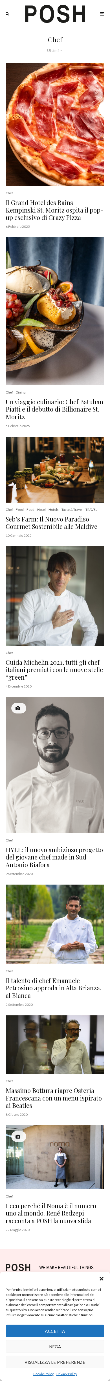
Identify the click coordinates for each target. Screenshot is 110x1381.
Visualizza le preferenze (55, 1362)
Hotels (54, 509)
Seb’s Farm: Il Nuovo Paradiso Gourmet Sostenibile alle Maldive (51, 522)
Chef (9, 193)
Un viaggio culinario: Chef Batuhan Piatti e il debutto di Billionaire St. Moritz (54, 409)
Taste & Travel (72, 509)
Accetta (55, 1331)
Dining (20, 392)
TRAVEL (91, 509)
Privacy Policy (66, 1374)
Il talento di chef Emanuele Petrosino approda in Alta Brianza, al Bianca (54, 988)
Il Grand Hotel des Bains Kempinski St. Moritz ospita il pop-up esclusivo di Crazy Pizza (55, 210)
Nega (55, 1346)
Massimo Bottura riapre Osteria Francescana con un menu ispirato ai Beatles (54, 1098)
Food (20, 509)
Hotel (41, 509)
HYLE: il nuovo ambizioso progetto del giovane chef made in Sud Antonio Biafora (54, 857)
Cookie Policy (43, 1374)
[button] (101, 1278)
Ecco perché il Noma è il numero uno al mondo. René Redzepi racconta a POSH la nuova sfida (51, 1213)
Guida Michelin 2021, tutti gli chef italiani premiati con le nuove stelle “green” (54, 670)
